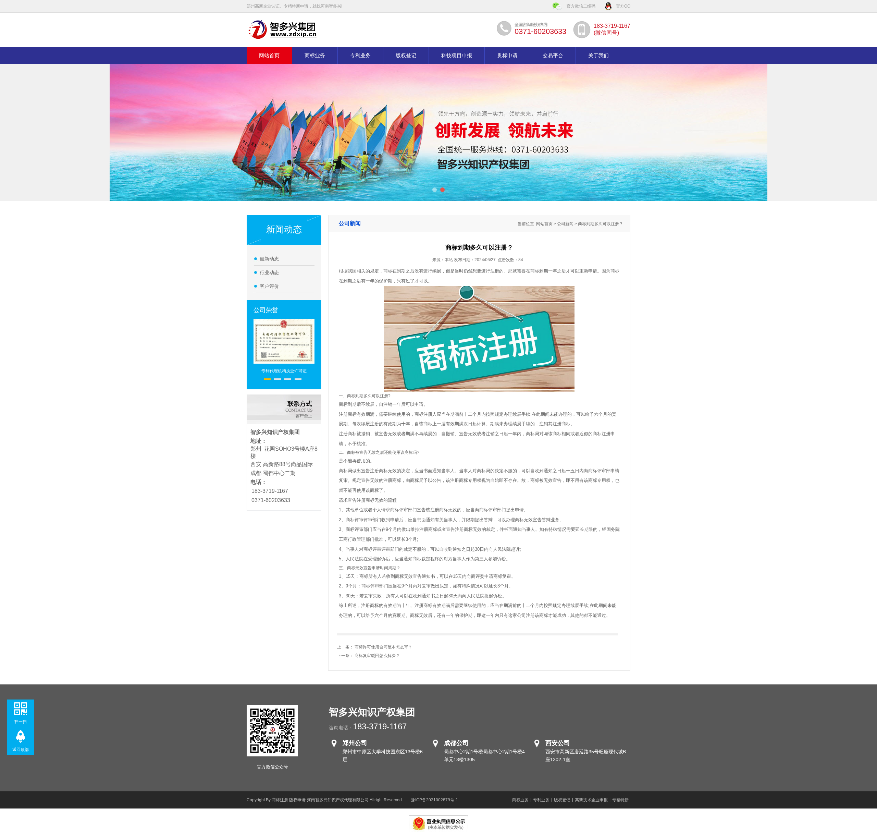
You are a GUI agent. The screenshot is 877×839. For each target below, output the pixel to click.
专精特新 (620, 800)
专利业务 (360, 55)
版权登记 (406, 55)
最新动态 (269, 259)
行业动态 (269, 272)
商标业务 (315, 55)
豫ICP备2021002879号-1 (434, 800)
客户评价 (269, 286)
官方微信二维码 (581, 6)
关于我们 (598, 55)
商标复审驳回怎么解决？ (377, 655)
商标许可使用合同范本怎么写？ (383, 647)
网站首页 (269, 55)
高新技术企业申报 (591, 800)
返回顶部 (20, 749)
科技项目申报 (456, 55)
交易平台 (553, 55)
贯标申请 (507, 55)
